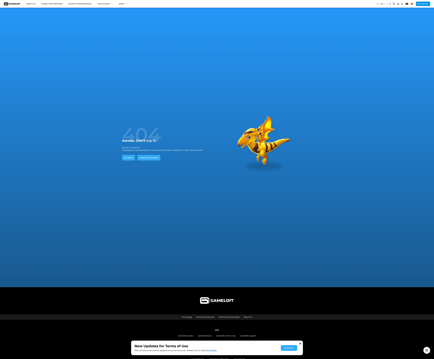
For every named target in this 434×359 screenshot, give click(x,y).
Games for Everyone (51, 4)
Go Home (128, 158)
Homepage (187, 317)
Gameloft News (205, 336)
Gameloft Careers (185, 336)
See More (289, 348)
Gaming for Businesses (80, 4)
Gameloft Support (248, 336)
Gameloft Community (226, 336)
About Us (31, 4)
